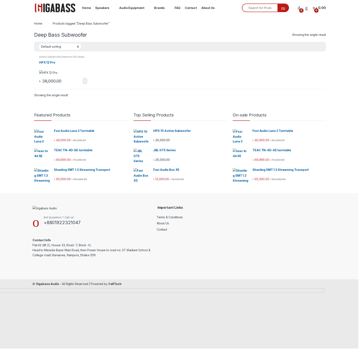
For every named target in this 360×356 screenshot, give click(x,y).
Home (86, 8)
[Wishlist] (306, 8)
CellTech (114, 284)
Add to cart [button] (85, 81)
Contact (191, 8)
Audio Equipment (131, 8)
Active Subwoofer (50, 56)
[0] (299, 8)
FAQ (177, 8)
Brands (159, 8)
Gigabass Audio (47, 284)
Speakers (102, 8)
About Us (208, 8)
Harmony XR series (73, 56)
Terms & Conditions (170, 217)
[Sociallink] (34, 263)
